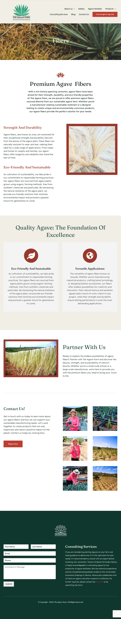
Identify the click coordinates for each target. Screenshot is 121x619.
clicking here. (38, 433)
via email (99, 582)
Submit (8, 584)
